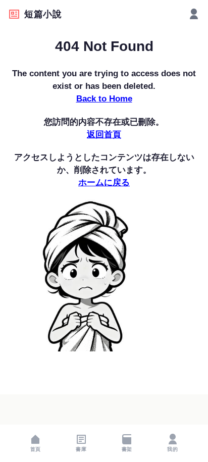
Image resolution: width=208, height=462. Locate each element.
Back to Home (104, 99)
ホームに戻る (104, 182)
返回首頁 (104, 134)
